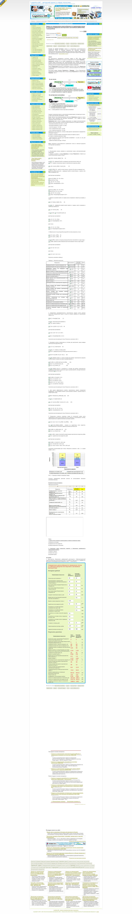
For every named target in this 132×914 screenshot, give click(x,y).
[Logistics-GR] (94, 84)
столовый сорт (34, 867)
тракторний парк (62, 867)
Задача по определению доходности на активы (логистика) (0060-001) (64, 762)
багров (32, 173)
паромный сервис (36, 865)
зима (38, 173)
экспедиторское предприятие (37, 869)
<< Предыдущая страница (58, 801)
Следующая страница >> (73, 801)
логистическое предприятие (50, 863)
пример (73, 865)
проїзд (77, 865)
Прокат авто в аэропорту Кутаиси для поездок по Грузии (62, 832)
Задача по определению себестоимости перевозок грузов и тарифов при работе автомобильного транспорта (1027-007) (67, 786)
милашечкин (82, 863)
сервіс (93, 865)
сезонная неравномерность (85, 865)
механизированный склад (74, 863)
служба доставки (34, 181)
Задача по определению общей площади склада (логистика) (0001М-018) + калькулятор (37, 873)
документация (54, 861)
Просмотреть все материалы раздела (77, 841)
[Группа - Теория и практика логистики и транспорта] (94, 76)
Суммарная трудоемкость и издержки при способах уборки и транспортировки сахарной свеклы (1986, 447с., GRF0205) (90, 885)
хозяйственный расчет (77, 867)
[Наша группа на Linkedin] (94, 64)
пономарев (58, 865)
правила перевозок (66, 865)
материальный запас (63, 863)
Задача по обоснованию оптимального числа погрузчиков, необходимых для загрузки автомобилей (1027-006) (67, 793)
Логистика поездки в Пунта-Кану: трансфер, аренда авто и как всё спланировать (64, 837)
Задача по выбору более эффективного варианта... (83, 11)
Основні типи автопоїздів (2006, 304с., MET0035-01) (72, 883)
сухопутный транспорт (45, 867)
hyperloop (33, 861)
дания (35, 173)
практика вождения (35, 180)
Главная (33, 21)
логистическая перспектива (83, 861)
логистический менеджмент (37, 863)
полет (41, 178)
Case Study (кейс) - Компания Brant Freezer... (36, 159)
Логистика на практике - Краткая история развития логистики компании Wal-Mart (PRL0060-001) (73, 898)
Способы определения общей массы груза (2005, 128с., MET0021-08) (38, 884)
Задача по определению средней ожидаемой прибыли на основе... (94, 38)
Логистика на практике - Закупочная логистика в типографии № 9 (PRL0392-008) (55, 898)
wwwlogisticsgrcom (63, 53)
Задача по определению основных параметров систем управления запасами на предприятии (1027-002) (64, 848)
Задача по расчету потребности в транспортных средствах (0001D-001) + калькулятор (64, 778)
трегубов (68, 867)
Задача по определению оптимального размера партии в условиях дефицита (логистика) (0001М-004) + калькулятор (56, 874)
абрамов (38, 861)
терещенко (55, 867)
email (97, 911)
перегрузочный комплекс (49, 865)
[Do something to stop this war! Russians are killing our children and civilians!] (3, 3)
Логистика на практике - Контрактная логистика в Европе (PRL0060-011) (37, 898)
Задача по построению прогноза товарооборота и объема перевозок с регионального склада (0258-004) (65, 854)
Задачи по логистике (41, 21)
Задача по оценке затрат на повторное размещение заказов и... (95, 49)
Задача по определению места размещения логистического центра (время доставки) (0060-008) (90, 873)
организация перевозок (38, 176)
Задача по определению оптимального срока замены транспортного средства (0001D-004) (65, 769)
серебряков (42, 180)
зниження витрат (72, 861)
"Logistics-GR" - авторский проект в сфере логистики (50, 2)
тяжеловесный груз (35, 182)
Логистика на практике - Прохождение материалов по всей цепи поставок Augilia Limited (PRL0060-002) (90, 898)
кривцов (33, 175)
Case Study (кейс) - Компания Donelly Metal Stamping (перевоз (63, 9)
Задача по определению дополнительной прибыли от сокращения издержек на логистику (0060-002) (66, 754)
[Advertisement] (59, 702)
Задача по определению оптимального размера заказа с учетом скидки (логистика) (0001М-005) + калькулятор (73, 873)
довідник (48, 861)
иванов (41, 174)
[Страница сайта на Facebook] (94, 72)
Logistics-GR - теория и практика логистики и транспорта (66, 910)
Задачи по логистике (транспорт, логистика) (68, 37)
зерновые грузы (63, 861)
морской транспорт (39, 175)
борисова (43, 861)
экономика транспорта (89, 867)
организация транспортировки (35, 178)
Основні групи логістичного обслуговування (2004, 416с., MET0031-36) (56, 884)
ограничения (89, 863)
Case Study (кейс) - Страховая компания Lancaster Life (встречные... (37, 146)
